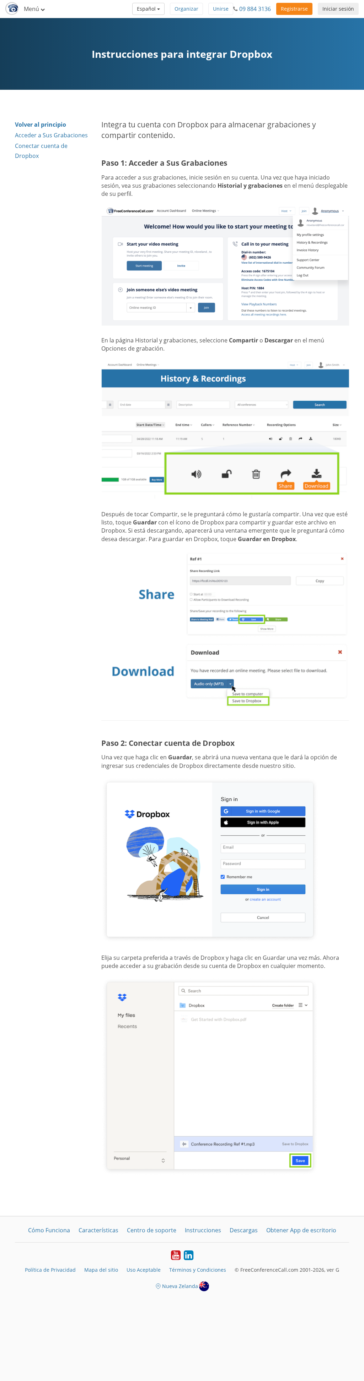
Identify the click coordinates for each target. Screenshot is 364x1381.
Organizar (186, 8)
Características (98, 1230)
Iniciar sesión (338, 8)
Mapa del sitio (101, 1269)
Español (147, 8)
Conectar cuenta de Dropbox (41, 151)
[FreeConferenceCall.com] (11, 9)
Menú (32, 9)
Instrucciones (203, 1230)
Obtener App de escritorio (301, 1230)
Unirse (221, 8)
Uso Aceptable (144, 1269)
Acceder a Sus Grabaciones (51, 135)
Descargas (244, 1230)
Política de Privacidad (50, 1269)
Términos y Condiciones (197, 1269)
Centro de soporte (151, 1230)
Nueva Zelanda (180, 1286)
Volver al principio (40, 124)
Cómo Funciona (49, 1230)
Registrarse (294, 8)
